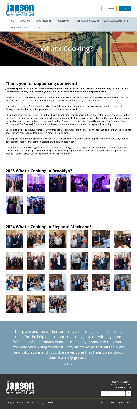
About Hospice (44, 20)
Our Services (64, 20)
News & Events (17, 27)
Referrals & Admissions (115, 20)
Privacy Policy (126, 402)
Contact (35, 27)
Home (13, 20)
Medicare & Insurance (87, 20)
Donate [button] (125, 8)
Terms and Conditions (109, 402)
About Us (25, 20)
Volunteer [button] (109, 8)
